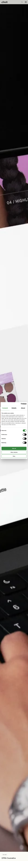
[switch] (25, 435)
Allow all (14, 448)
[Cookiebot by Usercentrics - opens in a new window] (21, 404)
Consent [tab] (5, 408)
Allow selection (14, 452)
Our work (5, 854)
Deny (14, 456)
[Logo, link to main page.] (4, 2)
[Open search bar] (22, 2)
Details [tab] (14, 408)
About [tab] (23, 408)
